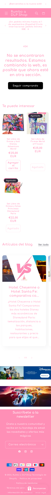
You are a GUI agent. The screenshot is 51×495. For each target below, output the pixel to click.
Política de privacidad (31, 479)
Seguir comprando (25, 85)
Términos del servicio (17, 488)
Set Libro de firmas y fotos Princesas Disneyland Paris (13, 209)
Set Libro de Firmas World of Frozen (38, 141)
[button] (6, 13)
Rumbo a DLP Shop (22, 475)
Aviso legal (40, 493)
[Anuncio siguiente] (46, 4)
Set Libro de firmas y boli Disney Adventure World (13, 144)
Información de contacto (20, 493)
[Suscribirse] (42, 444)
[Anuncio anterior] (5, 4)
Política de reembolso (27, 483)
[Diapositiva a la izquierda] (19, 358)
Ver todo (43, 244)
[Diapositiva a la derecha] (32, 358)
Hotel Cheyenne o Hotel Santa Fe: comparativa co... (24, 291)
